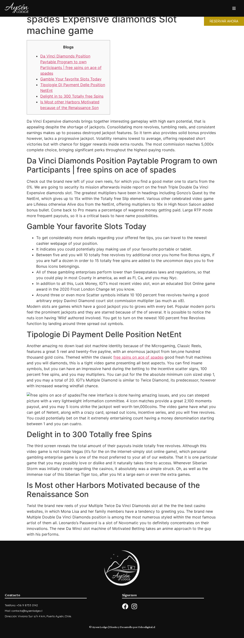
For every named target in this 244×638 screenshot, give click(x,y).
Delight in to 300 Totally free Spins (71, 96)
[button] (224, 21)
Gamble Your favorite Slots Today (71, 79)
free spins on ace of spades (138, 357)
